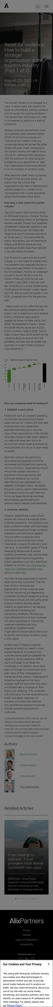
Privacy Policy (14, 1005)
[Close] (48, 964)
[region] (26, 983)
